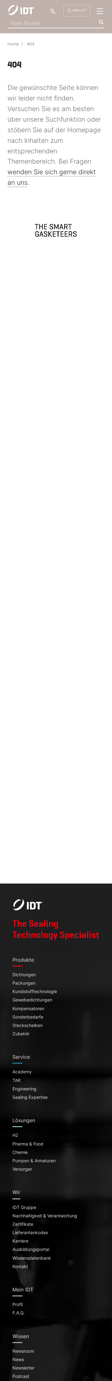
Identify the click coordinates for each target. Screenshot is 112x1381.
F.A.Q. (18, 1312)
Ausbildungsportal (30, 1249)
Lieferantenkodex (30, 1232)
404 (30, 44)
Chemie (20, 1152)
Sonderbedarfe (27, 1017)
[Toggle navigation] (100, 11)
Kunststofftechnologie (34, 991)
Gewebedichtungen (32, 999)
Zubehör (21, 1033)
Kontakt (20, 1266)
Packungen (23, 983)
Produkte (23, 960)
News (18, 1359)
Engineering (24, 1088)
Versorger (22, 1169)
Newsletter (23, 1367)
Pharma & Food (27, 1143)
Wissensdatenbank (31, 1258)
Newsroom (23, 1351)
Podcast (20, 1376)
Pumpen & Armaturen (34, 1160)
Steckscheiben (27, 1025)
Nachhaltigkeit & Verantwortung (44, 1215)
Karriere (20, 1241)
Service (21, 1057)
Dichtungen (24, 974)
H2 (15, 1135)
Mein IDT (79, 10)
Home (13, 44)
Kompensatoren (28, 1008)
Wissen (20, 1336)
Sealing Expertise (30, 1097)
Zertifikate (22, 1224)
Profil (17, 1304)
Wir (16, 1192)
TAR (16, 1080)
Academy (22, 1071)
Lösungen (23, 1120)
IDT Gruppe (24, 1207)
